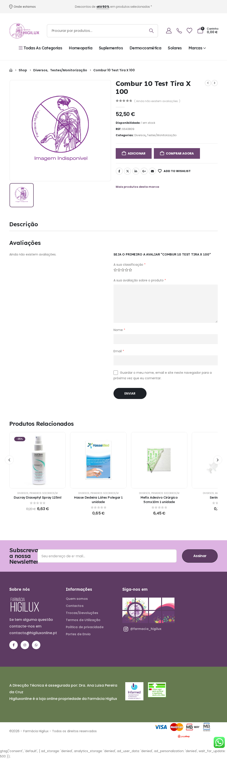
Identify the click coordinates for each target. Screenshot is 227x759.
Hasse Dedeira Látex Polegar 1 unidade (98, 499)
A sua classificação (130, 264)
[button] (9, 459)
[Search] (151, 31)
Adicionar (136, 153)
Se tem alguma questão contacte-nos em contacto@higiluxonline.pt (33, 626)
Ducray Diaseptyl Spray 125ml (37, 497)
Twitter (127, 171)
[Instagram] (25, 645)
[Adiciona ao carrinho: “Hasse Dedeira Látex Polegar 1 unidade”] (98, 460)
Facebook (119, 171)
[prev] (208, 83)
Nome (119, 330)
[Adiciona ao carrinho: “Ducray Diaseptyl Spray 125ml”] (37, 460)
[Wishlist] (189, 30)
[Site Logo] (24, 30)
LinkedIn (135, 171)
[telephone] (179, 31)
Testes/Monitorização (161, 135)
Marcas (195, 47)
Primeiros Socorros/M (43, 493)
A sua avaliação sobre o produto (140, 280)
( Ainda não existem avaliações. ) (157, 101)
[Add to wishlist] (26, 460)
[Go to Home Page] (10, 70)
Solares (175, 47)
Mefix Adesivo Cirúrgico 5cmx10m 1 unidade (159, 499)
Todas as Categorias (42, 47)
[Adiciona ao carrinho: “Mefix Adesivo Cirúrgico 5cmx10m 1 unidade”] (159, 460)
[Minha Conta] (169, 30)
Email (152, 171)
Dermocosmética (145, 47)
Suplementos (111, 47)
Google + (144, 171)
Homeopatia (80, 47)
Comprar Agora (180, 153)
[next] (214, 83)
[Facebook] (13, 645)
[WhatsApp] (36, 645)
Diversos (140, 135)
